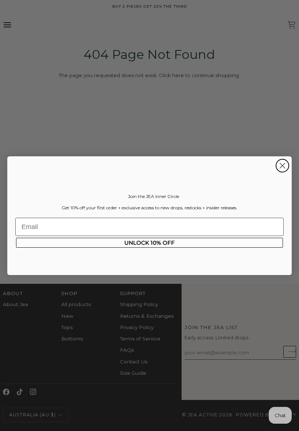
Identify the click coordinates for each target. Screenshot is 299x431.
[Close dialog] (282, 165)
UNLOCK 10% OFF (149, 242)
